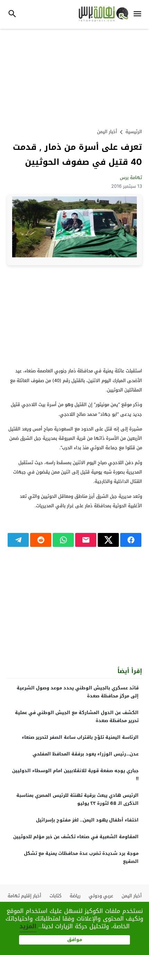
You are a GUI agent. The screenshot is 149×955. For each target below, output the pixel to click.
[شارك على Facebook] (131, 540)
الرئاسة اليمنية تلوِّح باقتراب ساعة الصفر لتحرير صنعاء (80, 737)
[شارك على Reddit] (41, 540)
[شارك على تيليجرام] (18, 540)
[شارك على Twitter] (108, 540)
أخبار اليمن (107, 131)
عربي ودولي (101, 895)
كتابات (55, 895)
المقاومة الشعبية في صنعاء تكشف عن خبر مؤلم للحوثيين (76, 836)
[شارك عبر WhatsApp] (63, 540)
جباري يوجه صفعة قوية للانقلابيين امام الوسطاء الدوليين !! (75, 774)
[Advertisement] (74, 77)
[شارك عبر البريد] (86, 540)
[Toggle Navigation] (139, 14)
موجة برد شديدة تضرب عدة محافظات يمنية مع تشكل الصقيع (81, 857)
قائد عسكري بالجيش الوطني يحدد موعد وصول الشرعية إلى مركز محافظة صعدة (78, 691)
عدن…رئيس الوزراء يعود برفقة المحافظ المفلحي (86, 754)
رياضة (75, 895)
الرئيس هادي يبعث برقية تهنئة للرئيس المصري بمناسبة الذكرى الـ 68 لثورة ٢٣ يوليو (77, 799)
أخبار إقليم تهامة (24, 895)
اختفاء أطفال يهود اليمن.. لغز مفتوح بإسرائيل (87, 820)
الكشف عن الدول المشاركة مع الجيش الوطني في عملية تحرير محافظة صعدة (77, 716)
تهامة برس (131, 177)
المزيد (27, 926)
